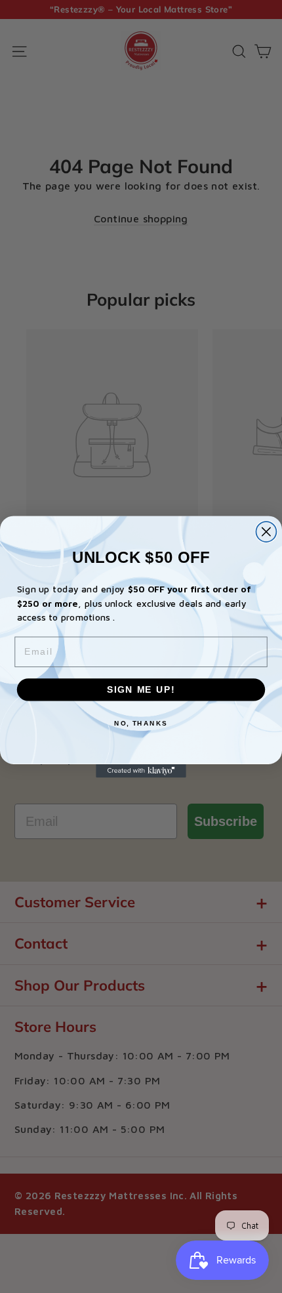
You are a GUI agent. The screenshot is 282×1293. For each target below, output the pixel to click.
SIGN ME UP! (141, 689)
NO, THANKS (141, 723)
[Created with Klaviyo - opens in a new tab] (141, 770)
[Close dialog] (266, 532)
